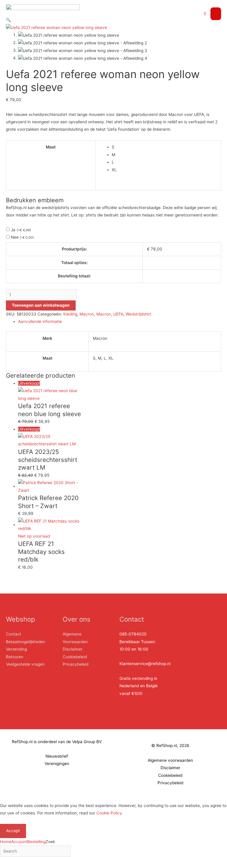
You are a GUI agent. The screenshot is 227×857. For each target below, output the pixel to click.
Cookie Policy (109, 813)
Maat (51, 147)
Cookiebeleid (75, 656)
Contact (13, 634)
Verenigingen (57, 763)
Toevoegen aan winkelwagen (41, 305)
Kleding (70, 314)
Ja (21, 229)
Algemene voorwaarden (170, 760)
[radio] (164, 147)
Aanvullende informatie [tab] (40, 321)
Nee (22, 237)
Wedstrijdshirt (138, 314)
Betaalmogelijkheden (25, 641)
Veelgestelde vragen (25, 664)
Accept (13, 830)
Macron (87, 314)
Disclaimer (72, 649)
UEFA (118, 314)
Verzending (16, 649)
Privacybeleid (75, 664)
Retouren (14, 656)
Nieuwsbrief (57, 756)
